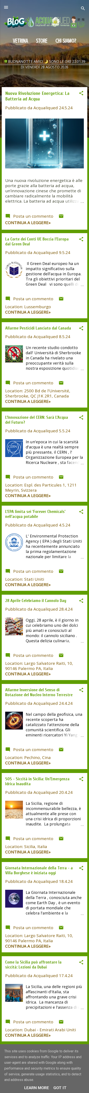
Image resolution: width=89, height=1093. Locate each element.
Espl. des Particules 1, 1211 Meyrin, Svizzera (41, 487)
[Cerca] (83, 9)
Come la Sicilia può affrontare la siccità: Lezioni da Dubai (33, 965)
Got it (60, 1087)
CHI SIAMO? (66, 41)
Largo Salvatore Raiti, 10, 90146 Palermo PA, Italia (39, 665)
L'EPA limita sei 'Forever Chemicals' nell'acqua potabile (35, 514)
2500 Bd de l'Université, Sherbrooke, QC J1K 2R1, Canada (37, 393)
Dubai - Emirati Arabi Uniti (50, 1030)
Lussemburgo (37, 306)
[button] (81, 94)
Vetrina (20, 41)
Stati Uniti (34, 579)
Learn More (36, 1087)
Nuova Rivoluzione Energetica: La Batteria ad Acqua (37, 96)
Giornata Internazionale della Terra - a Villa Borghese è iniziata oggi (39, 870)
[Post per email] (61, 217)
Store (42, 41)
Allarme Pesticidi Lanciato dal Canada (38, 328)
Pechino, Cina (37, 757)
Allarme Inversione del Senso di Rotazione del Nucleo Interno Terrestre (39, 692)
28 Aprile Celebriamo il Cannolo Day (35, 600)
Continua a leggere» (28, 222)
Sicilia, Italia (35, 846)
